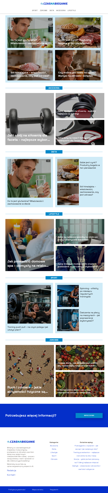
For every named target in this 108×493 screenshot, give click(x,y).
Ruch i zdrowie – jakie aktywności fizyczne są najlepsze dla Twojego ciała (26, 389)
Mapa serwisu (37, 489)
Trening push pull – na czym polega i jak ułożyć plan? (27, 328)
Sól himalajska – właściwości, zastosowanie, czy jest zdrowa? (30, 74)
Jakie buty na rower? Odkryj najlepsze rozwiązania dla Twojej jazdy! (77, 139)
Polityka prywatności (16, 489)
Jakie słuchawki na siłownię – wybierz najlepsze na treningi (77, 112)
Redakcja (11, 470)
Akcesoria (60, 10)
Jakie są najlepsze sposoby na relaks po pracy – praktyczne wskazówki (78, 238)
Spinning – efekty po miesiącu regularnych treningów (89, 292)
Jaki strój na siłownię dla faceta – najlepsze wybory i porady (28, 137)
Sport (35, 10)
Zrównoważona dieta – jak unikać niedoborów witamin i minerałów (74, 391)
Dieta (52, 10)
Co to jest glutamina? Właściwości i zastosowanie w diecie (29, 41)
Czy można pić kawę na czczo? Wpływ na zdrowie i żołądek (77, 74)
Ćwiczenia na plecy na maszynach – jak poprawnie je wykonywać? (90, 316)
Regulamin (54, 489)
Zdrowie (43, 10)
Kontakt (11, 474)
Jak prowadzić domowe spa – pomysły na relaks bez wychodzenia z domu (27, 263)
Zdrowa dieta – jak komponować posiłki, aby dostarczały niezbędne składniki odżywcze (78, 364)
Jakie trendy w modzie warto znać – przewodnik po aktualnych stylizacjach (77, 265)
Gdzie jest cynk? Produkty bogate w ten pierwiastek (74, 41)
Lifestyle (72, 10)
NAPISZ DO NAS (89, 415)
